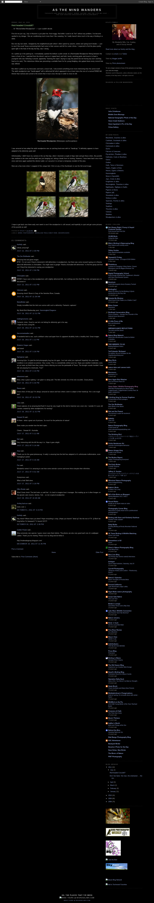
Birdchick (111, 282)
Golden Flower (22, 530)
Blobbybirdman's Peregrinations (120, 693)
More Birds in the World (116, 406)
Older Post (99, 552)
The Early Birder (114, 464)
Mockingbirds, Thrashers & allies (117, 184)
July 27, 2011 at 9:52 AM (28, 472)
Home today (112, 362)
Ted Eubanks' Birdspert (117, 351)
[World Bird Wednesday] (118, 824)
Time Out (111, 420)
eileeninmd (20, 376)
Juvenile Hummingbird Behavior (118, 445)
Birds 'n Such (113, 623)
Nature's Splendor (115, 578)
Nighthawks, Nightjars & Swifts (116, 187)
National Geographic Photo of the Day (122, 118)
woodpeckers (63, 233)
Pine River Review (115, 630)
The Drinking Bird (115, 434)
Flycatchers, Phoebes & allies (116, 154)
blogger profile (117, 58)
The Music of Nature (115, 753)
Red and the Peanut (115, 411)
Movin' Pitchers (114, 718)
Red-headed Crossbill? (117, 773)
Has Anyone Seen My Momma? (118, 613)
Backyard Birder (114, 744)
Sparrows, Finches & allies (115, 201)
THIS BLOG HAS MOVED (116, 646)
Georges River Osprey (115, 660)
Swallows (109, 206)
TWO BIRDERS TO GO (116, 344)
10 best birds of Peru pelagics (118, 399)
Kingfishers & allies (112, 181)
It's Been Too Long (114, 489)
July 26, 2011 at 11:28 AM (28, 297)
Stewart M (20, 417)
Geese (108, 160)
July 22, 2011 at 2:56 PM (28, 270)
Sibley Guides (113, 250)
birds (20, 233)
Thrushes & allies (112, 209)
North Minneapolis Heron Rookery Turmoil (122, 284)
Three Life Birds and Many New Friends (121, 688)
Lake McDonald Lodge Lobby (118, 586)
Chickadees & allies (113, 143)
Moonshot (111, 307)
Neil (18, 439)
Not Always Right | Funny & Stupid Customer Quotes (121, 228)
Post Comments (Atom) (29, 557)
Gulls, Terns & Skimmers (114, 165)
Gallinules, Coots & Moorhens (116, 157)
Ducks (108, 149)
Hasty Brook (112, 686)
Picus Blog (112, 651)
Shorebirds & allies (112, 195)
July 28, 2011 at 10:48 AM (28, 498)
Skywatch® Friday (115, 257)
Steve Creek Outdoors (116, 121)
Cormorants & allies (112, 146)
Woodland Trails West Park (46, 233)
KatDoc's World (114, 723)
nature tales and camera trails (119, 367)
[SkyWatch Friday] (116, 870)
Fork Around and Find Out (116, 231)
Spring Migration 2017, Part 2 (117, 496)
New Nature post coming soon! (118, 245)
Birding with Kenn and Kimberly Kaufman (123, 517)
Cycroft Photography (116, 569)
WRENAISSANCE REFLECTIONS (120, 328)
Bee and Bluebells (114, 323)
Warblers (109, 214)
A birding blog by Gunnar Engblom (121, 397)
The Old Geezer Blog (116, 665)
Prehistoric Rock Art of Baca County (119, 674)
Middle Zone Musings (116, 114)
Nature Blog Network (116, 335)
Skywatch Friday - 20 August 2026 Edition (121, 259)
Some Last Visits (113, 535)
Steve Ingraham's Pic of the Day (120, 124)
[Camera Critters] (113, 855)
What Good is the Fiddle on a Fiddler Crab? (122, 300)
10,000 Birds (112, 236)
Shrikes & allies (111, 198)
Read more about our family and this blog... (121, 49)
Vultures (109, 212)
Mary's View (112, 637)
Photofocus (112, 264)
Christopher (21, 276)
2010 (110, 795)
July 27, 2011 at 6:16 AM (28, 460)
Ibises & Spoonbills (112, 176)
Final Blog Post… (114, 549)
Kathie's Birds (113, 487)
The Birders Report (115, 457)
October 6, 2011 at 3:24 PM (30, 510)
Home (54, 552)
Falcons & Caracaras (113, 151)
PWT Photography (115, 756)
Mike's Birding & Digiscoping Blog (121, 243)
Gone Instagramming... (115, 482)
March (112, 785)
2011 (110, 767)
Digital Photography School (118, 273)
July (112, 770)
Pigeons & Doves (112, 190)
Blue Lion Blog (113, 555)
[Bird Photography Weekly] (118, 837)
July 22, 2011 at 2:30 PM (28, 251)
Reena (19, 388)
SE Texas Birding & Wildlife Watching (122, 533)
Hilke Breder (21, 489)
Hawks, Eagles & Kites (114, 168)
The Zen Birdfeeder (23, 256)
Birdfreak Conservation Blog (118, 312)
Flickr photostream (118, 63)
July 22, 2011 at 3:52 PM (28, 285)
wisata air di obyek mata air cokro (119, 503)
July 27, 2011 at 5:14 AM (28, 445)
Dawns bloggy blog (115, 450)
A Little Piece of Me (115, 321)
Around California (115, 585)
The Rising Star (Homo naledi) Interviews (121, 556)
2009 (110, 798)
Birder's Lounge (114, 604)
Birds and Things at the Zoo (117, 725)
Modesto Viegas (22, 345)
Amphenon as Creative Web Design (120, 667)
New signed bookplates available (119, 252)
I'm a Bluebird (112, 632)
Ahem (110, 542)
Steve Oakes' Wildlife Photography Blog (123, 386)
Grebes (108, 162)
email (116, 54)
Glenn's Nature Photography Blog (120, 547)
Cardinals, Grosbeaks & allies (116, 140)
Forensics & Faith (114, 711)
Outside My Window (115, 298)
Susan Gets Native (115, 597)
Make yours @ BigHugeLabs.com (77, 900)
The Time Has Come (115, 713)
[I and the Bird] (111, 860)
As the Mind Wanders (77, 10)
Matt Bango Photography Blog (119, 737)
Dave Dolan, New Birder (117, 750)
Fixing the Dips (113, 238)
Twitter (124, 54)
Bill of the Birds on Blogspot (119, 494)
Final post (111, 653)
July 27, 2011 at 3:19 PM (28, 484)
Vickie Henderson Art (116, 443)
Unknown (20, 290)
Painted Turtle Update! (115, 519)
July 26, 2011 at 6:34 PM (28, 383)
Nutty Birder (112, 524)
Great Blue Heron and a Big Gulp (119, 606)
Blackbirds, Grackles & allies (116, 138)
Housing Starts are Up (115, 732)
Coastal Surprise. (114, 466)
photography (28, 233)
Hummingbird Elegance (48, 310)
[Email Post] (35, 230)
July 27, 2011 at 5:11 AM (28, 433)
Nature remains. (114, 618)
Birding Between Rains (115, 346)
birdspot (111, 562)
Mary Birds (112, 360)
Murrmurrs (112, 372)
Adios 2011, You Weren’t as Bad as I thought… (123, 681)
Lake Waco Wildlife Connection (120, 611)
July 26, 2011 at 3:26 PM (28, 352)
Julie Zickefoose (114, 111)
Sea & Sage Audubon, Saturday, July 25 (121, 563)
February (113, 788)
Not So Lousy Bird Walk (116, 625)
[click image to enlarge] (57, 138)
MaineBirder (21, 302)
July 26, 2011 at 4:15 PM (28, 371)
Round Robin (113, 501)
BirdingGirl (112, 289)
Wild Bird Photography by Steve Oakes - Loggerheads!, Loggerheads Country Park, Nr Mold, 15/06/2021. (123, 390)
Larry (18, 403)
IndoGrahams (113, 644)
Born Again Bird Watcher (117, 379)
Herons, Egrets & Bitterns (115, 171)
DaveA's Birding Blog (116, 672)
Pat (18, 465)
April (112, 782)
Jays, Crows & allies (113, 179)
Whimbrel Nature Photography (119, 480)
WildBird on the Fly (115, 702)
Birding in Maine (114, 658)
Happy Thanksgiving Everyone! (118, 459)
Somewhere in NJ (114, 540)
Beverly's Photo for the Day (118, 747)
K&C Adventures (114, 740)
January (113, 791)
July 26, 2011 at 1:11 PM (28, 340)
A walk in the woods (114, 452)
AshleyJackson (22, 503)
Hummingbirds (111, 173)
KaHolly (19, 244)
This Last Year (113, 599)
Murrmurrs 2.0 (112, 374)
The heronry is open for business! (119, 413)
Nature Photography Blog (117, 425)
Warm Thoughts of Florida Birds (118, 579)
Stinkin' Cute (112, 639)
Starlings (109, 203)
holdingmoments (22, 319)
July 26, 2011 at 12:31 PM (28, 313)
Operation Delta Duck (116, 679)
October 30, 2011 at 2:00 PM (30, 524)
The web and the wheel (116, 330)
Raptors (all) (110, 192)
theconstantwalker (23, 333)
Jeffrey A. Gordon (114, 471)
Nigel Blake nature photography (120, 592)
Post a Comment (17, 549)
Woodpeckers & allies (113, 217)
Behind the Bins (114, 730)
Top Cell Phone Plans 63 (116, 381)
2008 (110, 802)
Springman (20, 357)
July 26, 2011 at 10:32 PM (28, 397)
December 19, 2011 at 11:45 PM (31, 544)
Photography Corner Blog (117, 508)
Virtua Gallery (113, 127)
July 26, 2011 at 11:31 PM (28, 412)
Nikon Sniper (113, 305)
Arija (18, 451)
